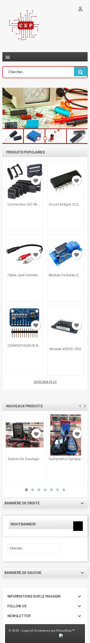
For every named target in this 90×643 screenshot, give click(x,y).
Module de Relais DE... (66, 275)
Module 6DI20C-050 (65, 349)
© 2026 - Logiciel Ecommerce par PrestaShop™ (42, 630)
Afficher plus (45, 382)
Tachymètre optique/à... (65, 459)
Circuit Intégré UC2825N (66, 204)
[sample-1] (45, 116)
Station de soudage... (25, 459)
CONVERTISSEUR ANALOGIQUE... (25, 346)
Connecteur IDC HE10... (25, 204)
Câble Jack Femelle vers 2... (25, 275)
